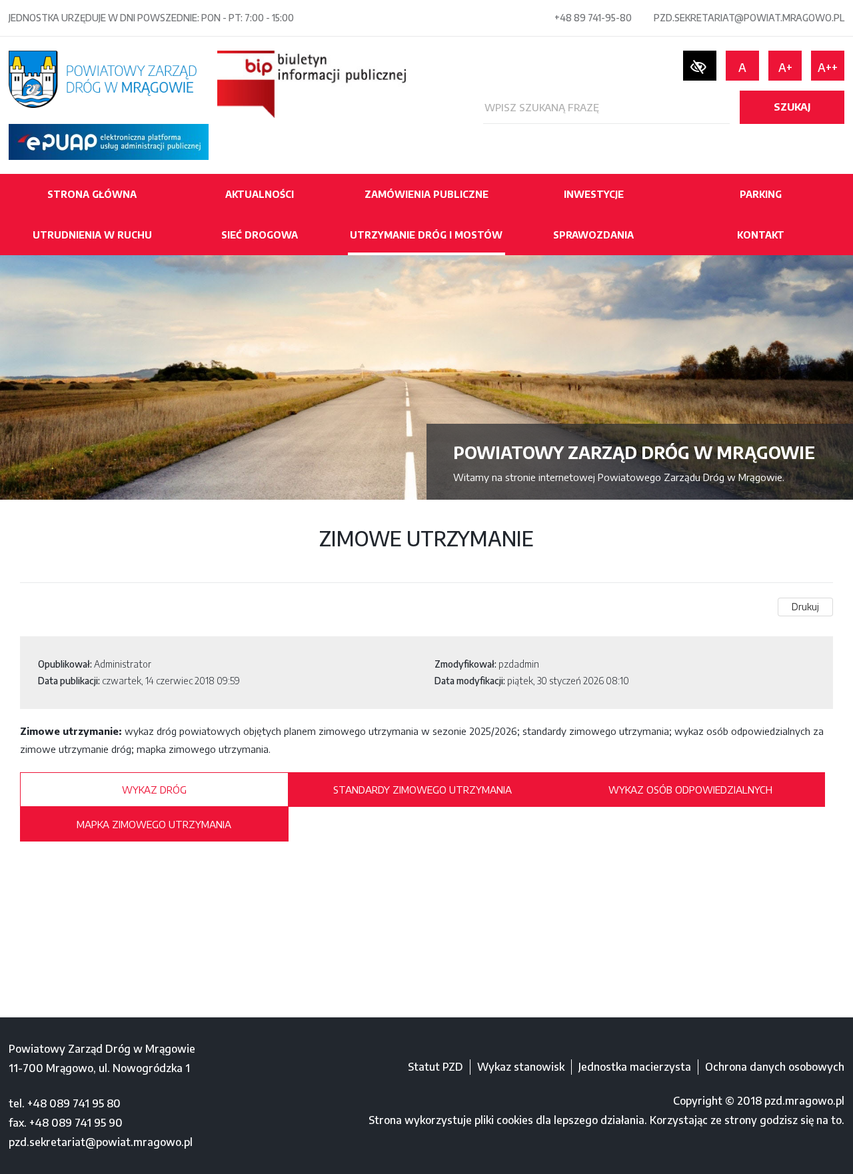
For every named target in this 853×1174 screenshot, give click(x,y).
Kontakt (760, 235)
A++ (828, 67)
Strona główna (92, 194)
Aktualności (259, 194)
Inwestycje (594, 194)
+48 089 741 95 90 (76, 1122)
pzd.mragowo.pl (804, 1100)
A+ (785, 67)
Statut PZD (435, 1066)
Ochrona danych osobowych (774, 1066)
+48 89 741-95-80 (593, 17)
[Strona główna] (103, 78)
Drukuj (805, 606)
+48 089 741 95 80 (74, 1103)
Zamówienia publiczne (426, 194)
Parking (761, 194)
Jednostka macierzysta (634, 1066)
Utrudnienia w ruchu (92, 235)
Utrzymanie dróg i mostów (426, 235)
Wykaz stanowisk (520, 1066)
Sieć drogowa (259, 235)
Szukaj (792, 107)
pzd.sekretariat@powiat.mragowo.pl (749, 17)
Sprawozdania (593, 235)
